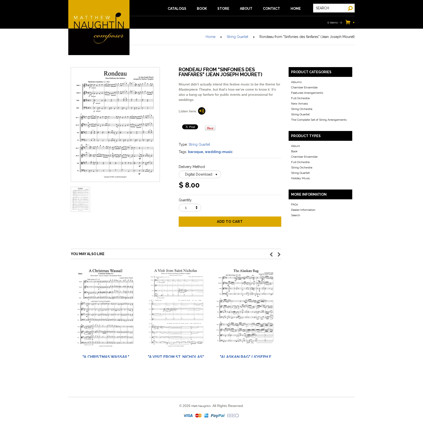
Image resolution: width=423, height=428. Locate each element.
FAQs (294, 204)
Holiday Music (300, 178)
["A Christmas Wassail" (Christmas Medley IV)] (106, 310)
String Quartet (237, 37)
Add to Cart (230, 222)
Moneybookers (233, 415)
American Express (207, 415)
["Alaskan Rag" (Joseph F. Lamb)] (246, 310)
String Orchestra (301, 109)
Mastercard (198, 415)
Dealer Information (303, 210)
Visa (188, 415)
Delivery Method (192, 167)
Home (210, 37)
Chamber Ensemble (304, 87)
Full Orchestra (300, 98)
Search (295, 215)
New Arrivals (299, 103)
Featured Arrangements (307, 93)
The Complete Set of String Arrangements (319, 119)
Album (295, 146)
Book (294, 151)
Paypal (218, 415)
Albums (296, 82)
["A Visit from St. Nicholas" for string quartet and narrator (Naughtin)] (176, 310)
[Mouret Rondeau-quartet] (201, 111)
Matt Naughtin (98, 27)
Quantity (185, 200)
